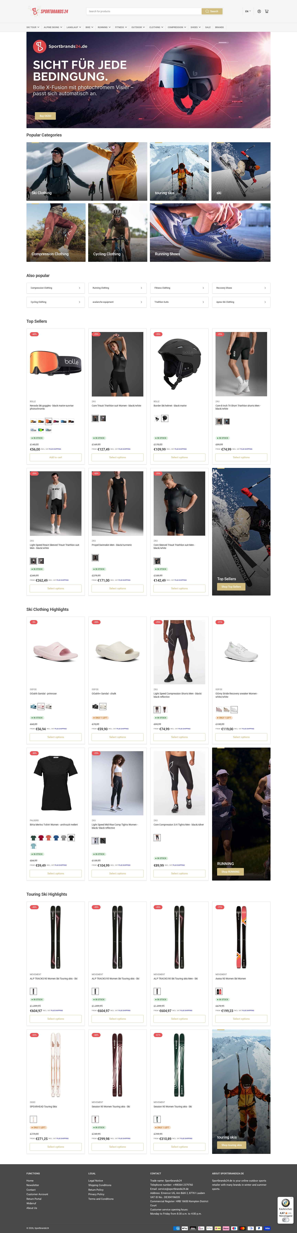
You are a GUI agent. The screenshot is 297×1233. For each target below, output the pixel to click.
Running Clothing (101, 288)
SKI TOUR (31, 27)
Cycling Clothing (38, 302)
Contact (31, 1189)
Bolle (33, 401)
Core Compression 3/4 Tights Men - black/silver (179, 824)
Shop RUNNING (230, 871)
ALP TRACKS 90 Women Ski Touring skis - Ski (53, 978)
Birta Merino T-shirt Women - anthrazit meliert (54, 824)
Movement (35, 974)
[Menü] (291, 1199)
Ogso (32, 1102)
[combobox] (154, 11)
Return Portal (33, 1198)
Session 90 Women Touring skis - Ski (111, 1106)
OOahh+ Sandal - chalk (104, 693)
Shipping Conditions (99, 1185)
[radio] (33, 422)
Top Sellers (226, 579)
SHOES (194, 27)
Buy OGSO (45, 115)
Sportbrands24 (42, 1228)
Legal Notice (95, 1180)
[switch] (285, 1220)
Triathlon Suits (162, 302)
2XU (94, 401)
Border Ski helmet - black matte (170, 405)
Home (30, 1180)
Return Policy (95, 1189)
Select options (117, 457)
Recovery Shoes (224, 288)
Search (214, 11)
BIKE (88, 27)
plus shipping (55, 449)
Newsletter (32, 1185)
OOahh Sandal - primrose (43, 693)
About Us (31, 1208)
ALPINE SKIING (51, 27)
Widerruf (31, 1203)
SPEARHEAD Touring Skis (43, 1106)
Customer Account (37, 1194)
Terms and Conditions (101, 1198)
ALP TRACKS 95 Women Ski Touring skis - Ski (115, 978)
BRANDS (219, 27)
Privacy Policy (96, 1194)
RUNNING (103, 27)
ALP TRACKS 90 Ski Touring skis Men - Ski (176, 978)
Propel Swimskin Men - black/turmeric (112, 545)
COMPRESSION (175, 27)
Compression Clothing (41, 288)
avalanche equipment (103, 302)
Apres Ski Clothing (225, 302)
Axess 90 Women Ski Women (231, 978)
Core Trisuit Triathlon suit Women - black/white (116, 405)
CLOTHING (154, 27)
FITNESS (119, 27)
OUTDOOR (136, 27)
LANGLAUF (72, 27)
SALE (208, 27)
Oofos (33, 689)
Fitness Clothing (162, 288)
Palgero (34, 820)
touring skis (227, 1137)
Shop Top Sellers (231, 586)
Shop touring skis (232, 1145)
